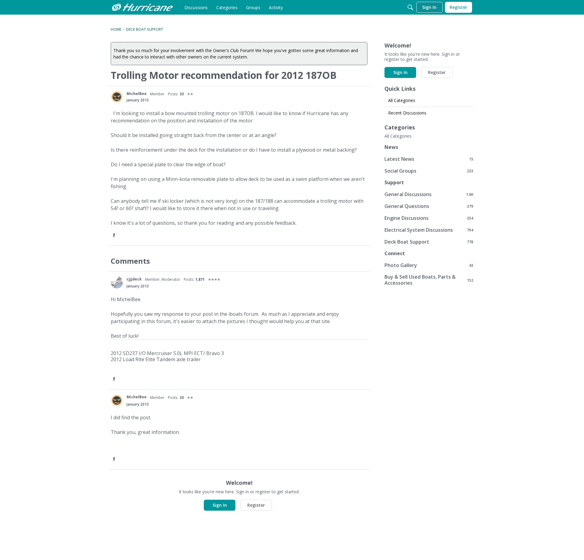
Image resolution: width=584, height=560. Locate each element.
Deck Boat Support (428, 241)
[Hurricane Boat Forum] (142, 7)
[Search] (410, 7)
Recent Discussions (407, 113)
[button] (114, 235)
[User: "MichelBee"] (117, 97)
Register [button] (256, 505)
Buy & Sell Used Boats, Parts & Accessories (428, 280)
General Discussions (428, 194)
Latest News (428, 159)
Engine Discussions (428, 218)
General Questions (428, 206)
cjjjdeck (134, 279)
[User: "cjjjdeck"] (117, 282)
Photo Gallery (428, 265)
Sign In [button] (220, 505)
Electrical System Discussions (428, 230)
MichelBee (137, 93)
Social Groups (428, 170)
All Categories (401, 100)
